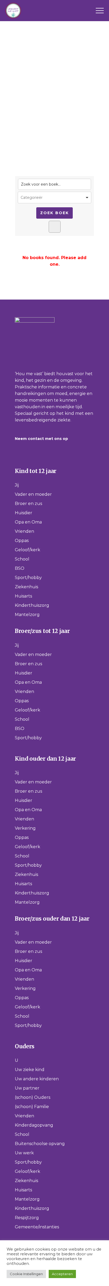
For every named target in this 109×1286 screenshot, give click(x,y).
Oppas (22, 540)
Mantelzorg (27, 614)
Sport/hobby (28, 577)
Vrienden (24, 531)
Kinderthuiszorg (32, 605)
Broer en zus (28, 503)
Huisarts (23, 596)
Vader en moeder (33, 494)
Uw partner (27, 1088)
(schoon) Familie (32, 1106)
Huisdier (23, 512)
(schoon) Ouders (32, 1097)
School (22, 559)
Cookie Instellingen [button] (26, 1274)
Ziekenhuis (26, 586)
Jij (17, 485)
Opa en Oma (28, 522)
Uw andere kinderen (37, 1078)
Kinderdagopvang (34, 1125)
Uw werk (24, 1152)
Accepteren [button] (62, 1274)
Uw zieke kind (29, 1069)
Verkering (25, 828)
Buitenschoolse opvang (40, 1143)
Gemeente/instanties (37, 1226)
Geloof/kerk (27, 549)
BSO (19, 568)
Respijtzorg (27, 1217)
